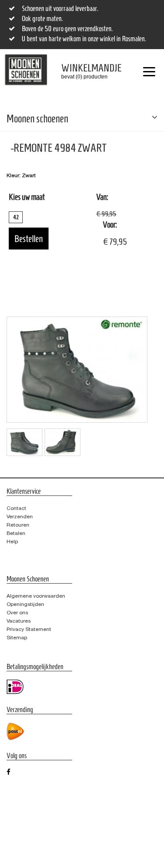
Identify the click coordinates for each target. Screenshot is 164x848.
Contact (16, 508)
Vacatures (19, 621)
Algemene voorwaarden (36, 596)
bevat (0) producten (84, 71)
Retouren (18, 525)
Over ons (17, 612)
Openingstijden (25, 604)
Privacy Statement (29, 629)
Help (12, 541)
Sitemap (17, 637)
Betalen (16, 533)
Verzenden (20, 516)
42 (16, 217)
